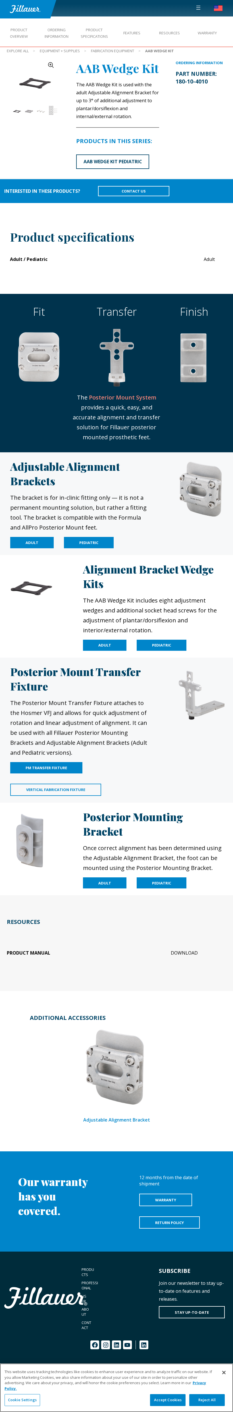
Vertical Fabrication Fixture (55, 789)
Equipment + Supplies (60, 50)
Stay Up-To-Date (192, 1312)
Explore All (18, 50)
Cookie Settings (22, 1399)
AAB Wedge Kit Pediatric (113, 161)
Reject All (207, 1399)
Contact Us (134, 191)
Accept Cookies (168, 1399)
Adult (32, 542)
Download (184, 953)
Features (131, 32)
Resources (169, 32)
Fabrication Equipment (112, 50)
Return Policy (169, 1222)
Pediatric (88, 542)
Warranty (207, 32)
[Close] (224, 1372)
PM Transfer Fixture (46, 767)
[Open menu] (198, 7)
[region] (116, 1387)
